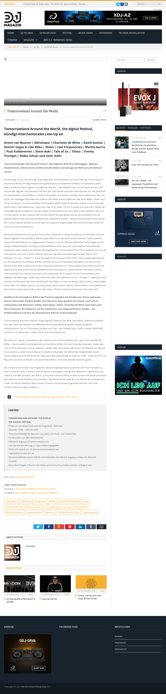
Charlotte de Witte (14, 506)
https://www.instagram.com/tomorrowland (36, 492)
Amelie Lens (40, 501)
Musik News (85, 32)
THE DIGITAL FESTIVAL (68, 512)
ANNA (52, 501)
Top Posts (145, 127)
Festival (67, 32)
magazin (11, 120)
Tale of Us (49, 512)
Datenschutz (121, 649)
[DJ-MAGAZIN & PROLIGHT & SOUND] (19, 585)
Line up (66, 506)
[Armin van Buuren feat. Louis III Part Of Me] (91, 583)
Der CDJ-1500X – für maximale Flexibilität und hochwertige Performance (145, 184)
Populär (132, 127)
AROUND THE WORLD (69, 501)
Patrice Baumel (81, 506)
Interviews (105, 32)
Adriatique (26, 501)
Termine (12, 39)
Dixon (29, 506)
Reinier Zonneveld (14, 512)
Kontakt (119, 636)
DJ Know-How (48, 32)
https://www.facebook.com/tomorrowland (35, 488)
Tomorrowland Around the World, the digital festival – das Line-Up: (46, 396)
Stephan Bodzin (34, 512)
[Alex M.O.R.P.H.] (55, 585)
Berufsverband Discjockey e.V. (35, 686)
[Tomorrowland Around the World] (55, 81)
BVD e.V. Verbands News (58, 39)
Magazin (29, 39)
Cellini (86, 501)
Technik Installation (132, 32)
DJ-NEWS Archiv (100, 120)
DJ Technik (27, 32)
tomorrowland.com (25, 476)
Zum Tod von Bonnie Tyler (145, 164)
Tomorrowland (90, 512)
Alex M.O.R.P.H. (49, 598)
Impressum (120, 642)
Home (10, 32)
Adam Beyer (11, 501)
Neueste (120, 127)
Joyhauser (54, 506)
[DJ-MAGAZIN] (12, 18)
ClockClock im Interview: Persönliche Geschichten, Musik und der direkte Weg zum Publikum (57, 4)
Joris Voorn (41, 506)
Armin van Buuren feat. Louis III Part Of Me (90, 597)
